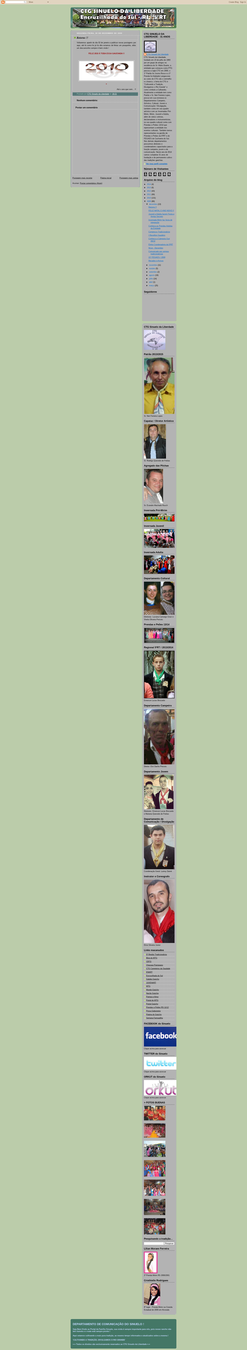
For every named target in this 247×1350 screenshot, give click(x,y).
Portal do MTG (152, 1000)
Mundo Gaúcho (152, 990)
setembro (153, 272)
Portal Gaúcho (152, 1004)
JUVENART (151, 983)
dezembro (153, 204)
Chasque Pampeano (154, 965)
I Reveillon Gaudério (157, 235)
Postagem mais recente (82, 178)
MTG (148, 986)
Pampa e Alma (152, 997)
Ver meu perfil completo (156, 164)
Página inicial (105, 178)
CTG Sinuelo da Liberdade (158, 54)
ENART (149, 972)
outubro (152, 269)
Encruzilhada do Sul (154, 976)
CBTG (148, 962)
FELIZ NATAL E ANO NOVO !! (161, 211)
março (152, 286)
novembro (153, 265)
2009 (149, 201)
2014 (149, 184)
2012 (149, 191)
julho (151, 279)
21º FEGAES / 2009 (157, 257)
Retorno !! (153, 207)
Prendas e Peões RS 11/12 (157, 1007)
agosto (152, 275)
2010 (149, 198)
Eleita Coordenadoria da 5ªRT (161, 245)
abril (151, 282)
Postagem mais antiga (128, 178)
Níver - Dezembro (156, 248)
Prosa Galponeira (153, 1011)
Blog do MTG (151, 958)
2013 (149, 188)
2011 (149, 194)
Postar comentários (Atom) (91, 183)
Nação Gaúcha (152, 993)
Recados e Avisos (156, 261)
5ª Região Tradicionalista (156, 955)
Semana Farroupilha (154, 1018)
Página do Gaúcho (154, 1015)
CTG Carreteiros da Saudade (158, 969)
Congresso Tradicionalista (159, 232)
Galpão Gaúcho (152, 979)
